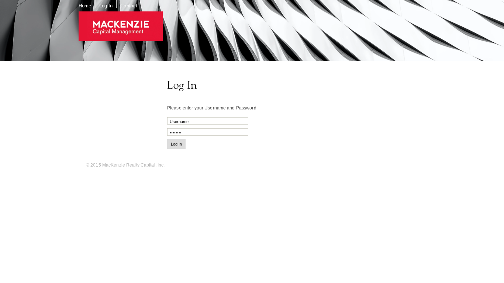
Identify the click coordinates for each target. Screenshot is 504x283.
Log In (106, 5)
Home (85, 5)
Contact (128, 5)
